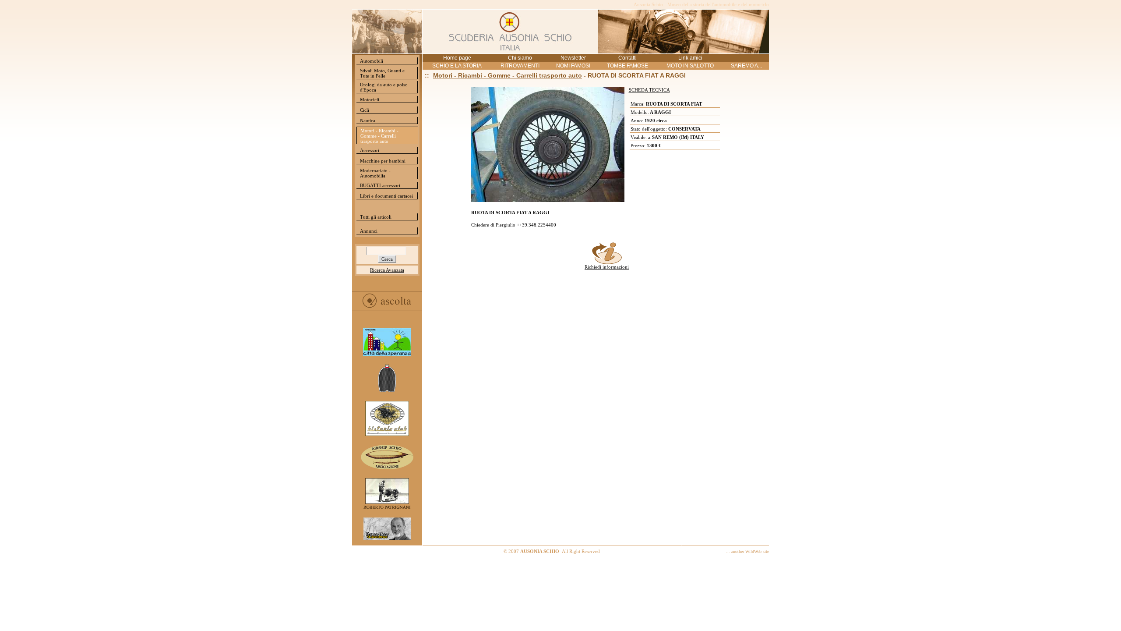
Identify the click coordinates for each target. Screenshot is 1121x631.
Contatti (627, 58)
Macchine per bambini (382, 160)
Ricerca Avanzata (387, 270)
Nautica (367, 120)
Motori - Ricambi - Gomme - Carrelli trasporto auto (379, 136)
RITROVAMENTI (520, 66)
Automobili (371, 61)
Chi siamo (520, 58)
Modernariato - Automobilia (375, 173)
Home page (457, 58)
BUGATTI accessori (380, 185)
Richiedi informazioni (607, 266)
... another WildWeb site (747, 551)
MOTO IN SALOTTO (690, 66)
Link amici (690, 58)
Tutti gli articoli (375, 217)
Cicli (364, 110)
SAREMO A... (746, 66)
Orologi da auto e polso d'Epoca (384, 87)
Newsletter (573, 58)
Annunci (368, 231)
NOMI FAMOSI (573, 66)
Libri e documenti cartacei (386, 196)
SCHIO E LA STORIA (457, 66)
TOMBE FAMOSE (627, 66)
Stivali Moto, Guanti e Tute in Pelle (382, 73)
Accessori (369, 150)
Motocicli (369, 99)
